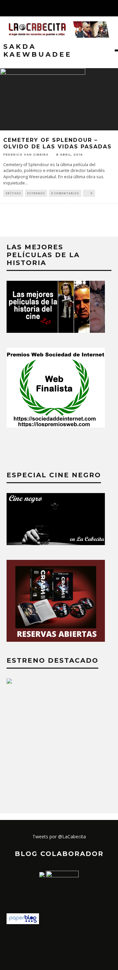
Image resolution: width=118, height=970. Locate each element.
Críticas (13, 193)
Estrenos (36, 193)
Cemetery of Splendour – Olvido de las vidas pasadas (57, 143)
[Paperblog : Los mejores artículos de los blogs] (23, 922)
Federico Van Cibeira (26, 154)
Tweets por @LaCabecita (59, 836)
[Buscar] (113, 8)
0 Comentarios (65, 193)
